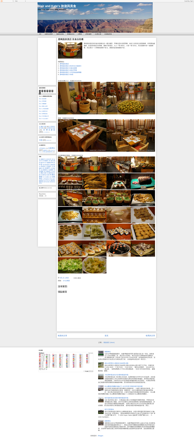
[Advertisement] (47, 61)
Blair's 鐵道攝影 (42, 98)
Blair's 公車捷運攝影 (44, 108)
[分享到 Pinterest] (80, 278)
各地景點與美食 (108, 34)
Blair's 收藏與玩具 (43, 111)
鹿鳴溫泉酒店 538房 (66, 74)
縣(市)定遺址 (46, 181)
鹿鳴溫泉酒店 (64, 64)
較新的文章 (62, 336)
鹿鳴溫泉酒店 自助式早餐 (68, 70)
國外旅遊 (45, 180)
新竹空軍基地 (109, 409)
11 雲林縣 (42, 166)
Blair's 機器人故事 (43, 106)
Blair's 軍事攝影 (42, 101)
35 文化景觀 (45, 132)
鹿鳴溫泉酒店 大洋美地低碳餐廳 (70, 72)
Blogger (100, 435)
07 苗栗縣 (48, 162)
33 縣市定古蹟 (51, 128)
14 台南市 (46, 168)
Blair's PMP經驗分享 (44, 116)
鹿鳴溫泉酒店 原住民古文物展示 (70, 66)
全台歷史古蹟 (98, 34)
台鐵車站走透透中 (49, 34)
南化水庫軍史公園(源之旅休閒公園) (116, 363)
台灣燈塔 (80, 34)
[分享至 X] (77, 278)
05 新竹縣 (52, 160)
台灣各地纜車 (88, 34)
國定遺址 (48, 180)
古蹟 (40, 140)
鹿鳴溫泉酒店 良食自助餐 (68, 68)
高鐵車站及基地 (60, 34)
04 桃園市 (45, 160)
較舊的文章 (150, 336)
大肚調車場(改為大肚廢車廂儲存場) (116, 375)
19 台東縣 (66, 280)
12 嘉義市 (48, 166)
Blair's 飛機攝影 (42, 103)
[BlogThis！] (76, 278)
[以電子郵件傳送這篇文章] (74, 278)
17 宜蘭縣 (50, 170)
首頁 (40, 34)
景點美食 (47, 140)
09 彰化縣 (46, 164)
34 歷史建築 (49, 130)
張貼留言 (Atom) (109, 342)
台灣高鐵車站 (42, 148)
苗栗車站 (108, 421)
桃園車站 (108, 351)
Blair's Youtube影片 (43, 118)
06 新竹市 (42, 162)
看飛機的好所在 (70, 34)
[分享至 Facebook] (78, 278)
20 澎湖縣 (52, 171)
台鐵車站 (51, 148)
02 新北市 (48, 159)
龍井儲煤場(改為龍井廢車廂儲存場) (116, 398)
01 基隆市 (42, 159)
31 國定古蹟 (42, 126)
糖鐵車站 (45, 150)
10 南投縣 (52, 164)
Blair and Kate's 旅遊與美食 (57, 6)
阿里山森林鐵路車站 (48, 151)
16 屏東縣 (44, 170)
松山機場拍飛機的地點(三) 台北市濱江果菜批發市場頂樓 (123, 386)
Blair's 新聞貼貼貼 (43, 113)
